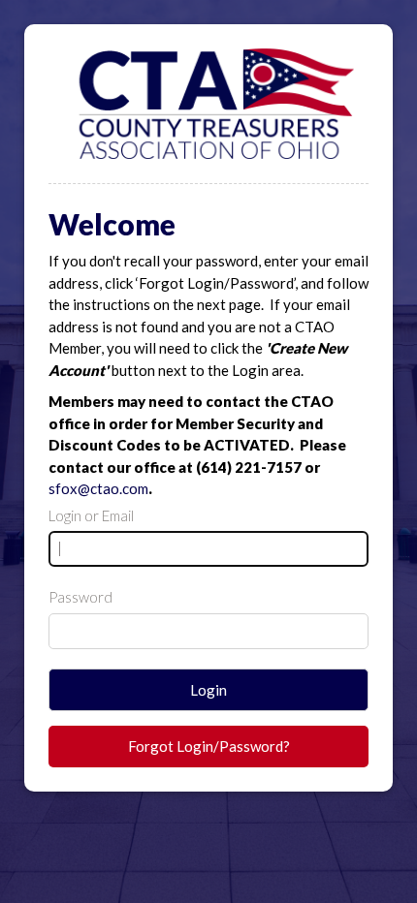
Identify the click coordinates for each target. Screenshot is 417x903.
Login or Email (91, 515)
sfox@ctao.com (98, 488)
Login (208, 690)
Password (80, 597)
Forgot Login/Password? (209, 746)
